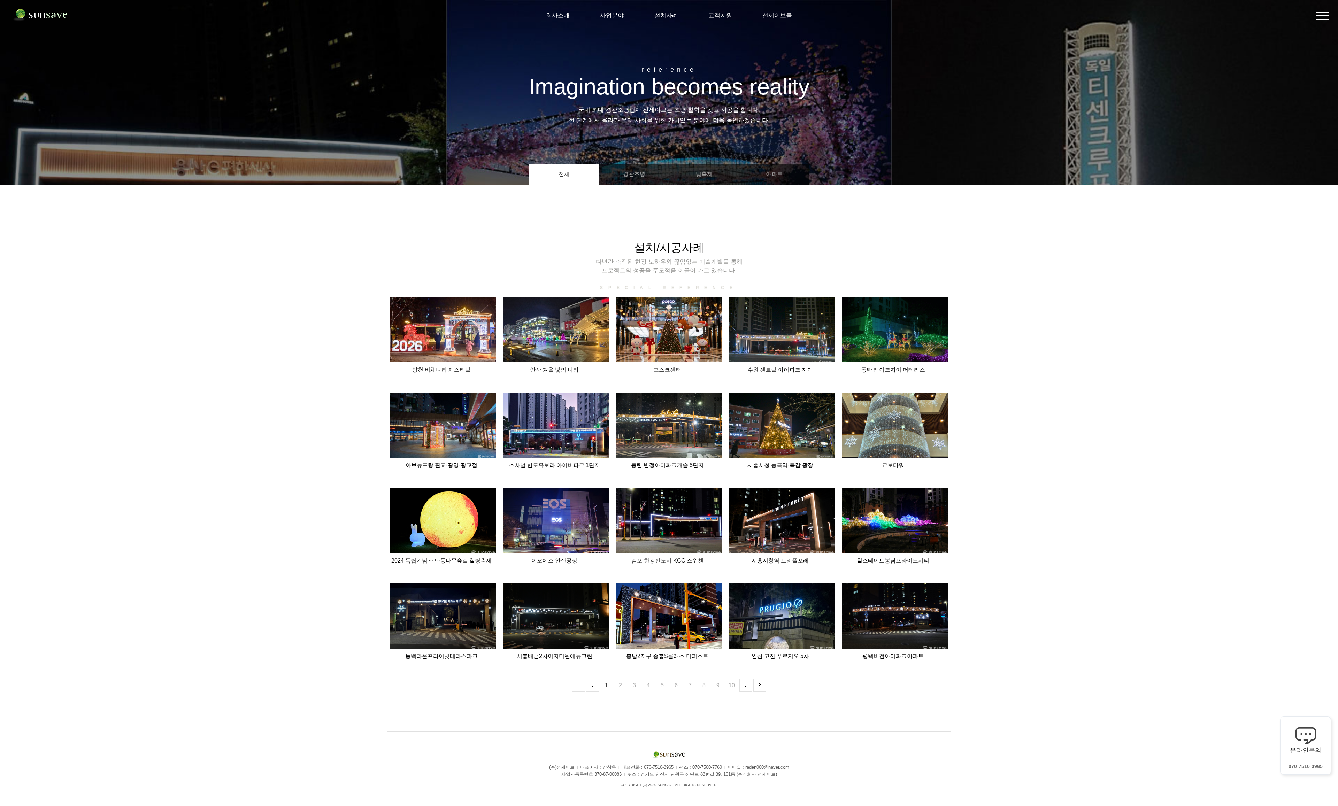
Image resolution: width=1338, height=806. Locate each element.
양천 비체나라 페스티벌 (441, 370)
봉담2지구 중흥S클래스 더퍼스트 (667, 656)
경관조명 (634, 174)
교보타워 (893, 465)
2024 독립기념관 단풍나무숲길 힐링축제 (441, 561)
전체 (564, 174)
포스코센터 (667, 370)
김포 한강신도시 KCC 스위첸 (667, 561)
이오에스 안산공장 (554, 561)
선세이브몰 (777, 15)
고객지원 (720, 15)
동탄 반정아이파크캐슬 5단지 (667, 465)
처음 (578, 685)
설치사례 (666, 15)
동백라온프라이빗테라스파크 (441, 656)
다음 (745, 685)
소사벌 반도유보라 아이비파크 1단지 (554, 465)
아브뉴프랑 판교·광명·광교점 (441, 465)
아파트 (774, 174)
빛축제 (704, 174)
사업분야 (612, 15)
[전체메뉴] (1322, 15)
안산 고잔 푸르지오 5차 (780, 656)
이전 (592, 685)
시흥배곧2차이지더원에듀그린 (554, 656)
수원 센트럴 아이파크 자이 (780, 370)
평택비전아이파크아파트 (893, 656)
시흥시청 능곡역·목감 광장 (780, 465)
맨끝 (759, 685)
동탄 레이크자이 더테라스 (893, 370)
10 (732, 685)
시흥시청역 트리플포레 (780, 561)
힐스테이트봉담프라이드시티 (893, 561)
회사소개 (558, 15)
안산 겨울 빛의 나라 (554, 370)
